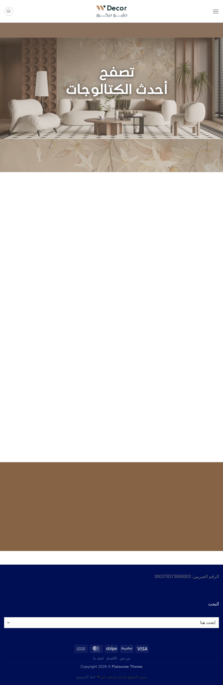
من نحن (125, 658)
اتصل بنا (98, 658)
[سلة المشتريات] (9, 11)
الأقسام (111, 658)
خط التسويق (86, 677)
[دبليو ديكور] (111, 11)
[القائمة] (215, 11)
